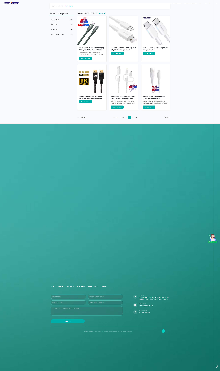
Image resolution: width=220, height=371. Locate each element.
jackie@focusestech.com (146, 305)
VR (200, 3)
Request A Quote (190, 3)
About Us (155, 3)
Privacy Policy (93, 286)
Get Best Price (85, 58)
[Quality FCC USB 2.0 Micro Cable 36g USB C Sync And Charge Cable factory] (123, 30)
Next (166, 117)
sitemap (104, 286)
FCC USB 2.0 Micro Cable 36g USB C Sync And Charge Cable (123, 49)
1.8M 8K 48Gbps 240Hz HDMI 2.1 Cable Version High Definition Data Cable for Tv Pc (91, 98)
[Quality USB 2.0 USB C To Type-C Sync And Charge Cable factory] (155, 30)
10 (136, 117)
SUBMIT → (68, 321)
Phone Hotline (143, 311)
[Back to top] (163, 331)
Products (146, 3)
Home (139, 3)
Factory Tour (166, 3)
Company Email (143, 303)
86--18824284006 (144, 313)
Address (141, 295)
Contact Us (178, 3)
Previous (82, 117)
